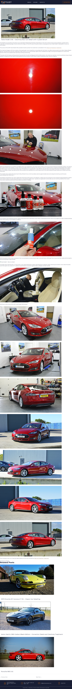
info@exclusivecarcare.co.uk (46, 683)
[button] (31, 2)
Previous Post (3, 677)
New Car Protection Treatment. (54, 47)
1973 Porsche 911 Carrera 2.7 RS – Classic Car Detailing (20, 599)
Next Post (39, 677)
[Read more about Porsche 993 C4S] (27, 652)
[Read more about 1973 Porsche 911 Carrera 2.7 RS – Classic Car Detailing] (27, 579)
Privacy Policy (25, 687)
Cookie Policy (30, 687)
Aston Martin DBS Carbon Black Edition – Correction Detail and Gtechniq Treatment (32, 634)
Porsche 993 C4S (7, 671)
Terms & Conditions (36, 687)
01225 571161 (63, 683)
